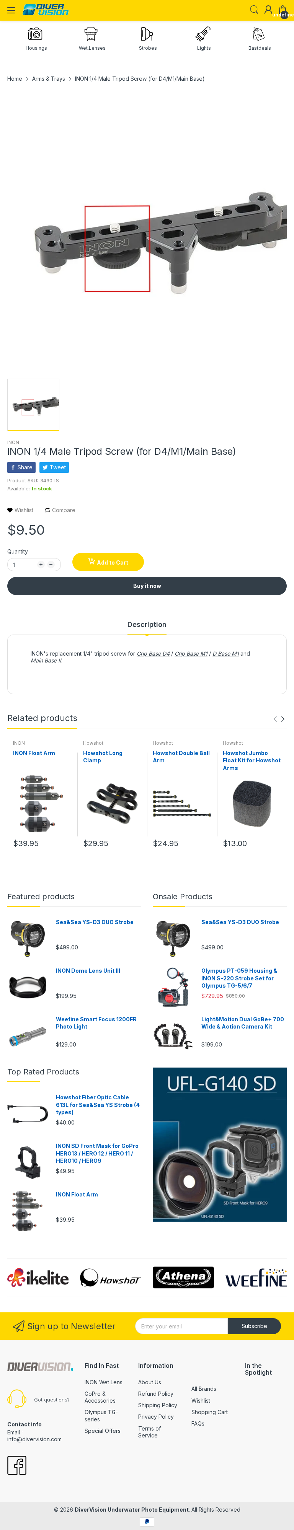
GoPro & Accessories (100, 1397)
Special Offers (103, 1430)
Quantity (17, 551)
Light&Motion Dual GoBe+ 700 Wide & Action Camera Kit (242, 1023)
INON (13, 442)
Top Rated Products (43, 1071)
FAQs (197, 1423)
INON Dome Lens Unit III (88, 970)
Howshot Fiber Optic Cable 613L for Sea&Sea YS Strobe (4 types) (98, 1104)
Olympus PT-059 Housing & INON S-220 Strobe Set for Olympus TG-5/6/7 (239, 978)
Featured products (41, 896)
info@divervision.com (34, 1439)
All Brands (203, 1388)
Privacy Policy (156, 1416)
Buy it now (147, 586)
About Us (149, 1382)
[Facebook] (16, 1466)
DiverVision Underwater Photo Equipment (132, 1509)
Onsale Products (182, 896)
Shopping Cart (209, 1412)
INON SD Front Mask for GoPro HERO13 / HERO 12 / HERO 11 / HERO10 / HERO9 (97, 1153)
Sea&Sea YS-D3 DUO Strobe (95, 922)
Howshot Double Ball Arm (181, 757)
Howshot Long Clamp (102, 757)
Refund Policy (155, 1393)
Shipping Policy (157, 1405)
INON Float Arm (34, 753)
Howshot (93, 743)
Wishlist (200, 1400)
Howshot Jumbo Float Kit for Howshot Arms (252, 760)
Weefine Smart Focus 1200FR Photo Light (96, 1023)
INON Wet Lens (103, 1382)
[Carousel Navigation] (279, 719)
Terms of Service (149, 1432)
